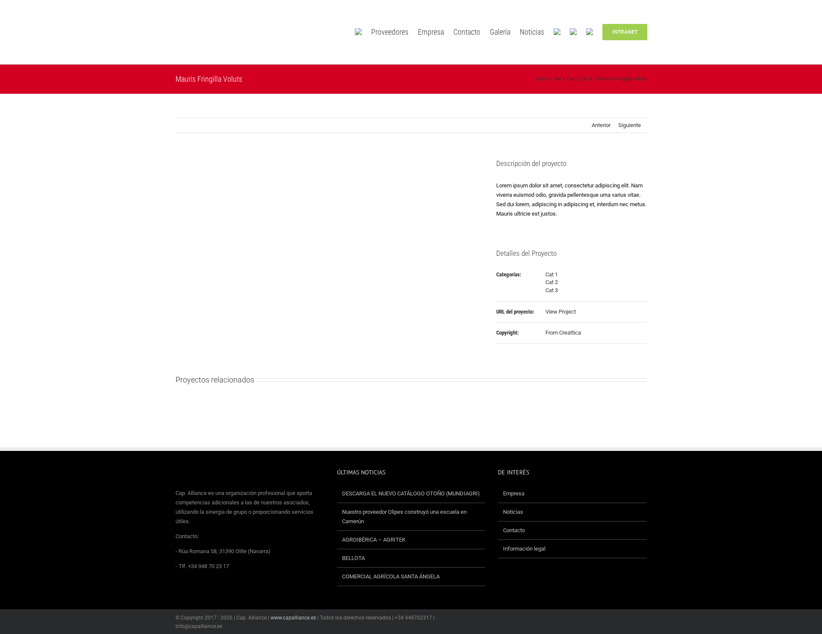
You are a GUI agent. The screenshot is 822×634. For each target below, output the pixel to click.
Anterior (601, 125)
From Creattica (563, 332)
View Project (560, 311)
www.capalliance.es (293, 618)
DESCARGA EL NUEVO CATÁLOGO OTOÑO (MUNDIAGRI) (411, 493)
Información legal (524, 548)
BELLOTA (353, 558)
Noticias (513, 512)
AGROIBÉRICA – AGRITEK (374, 539)
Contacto (514, 530)
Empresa (513, 493)
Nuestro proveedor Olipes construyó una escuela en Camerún (404, 516)
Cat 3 (551, 290)
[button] (660, 32)
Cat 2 (551, 282)
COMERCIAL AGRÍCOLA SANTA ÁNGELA (391, 576)
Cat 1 (551, 274)
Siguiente (629, 125)
